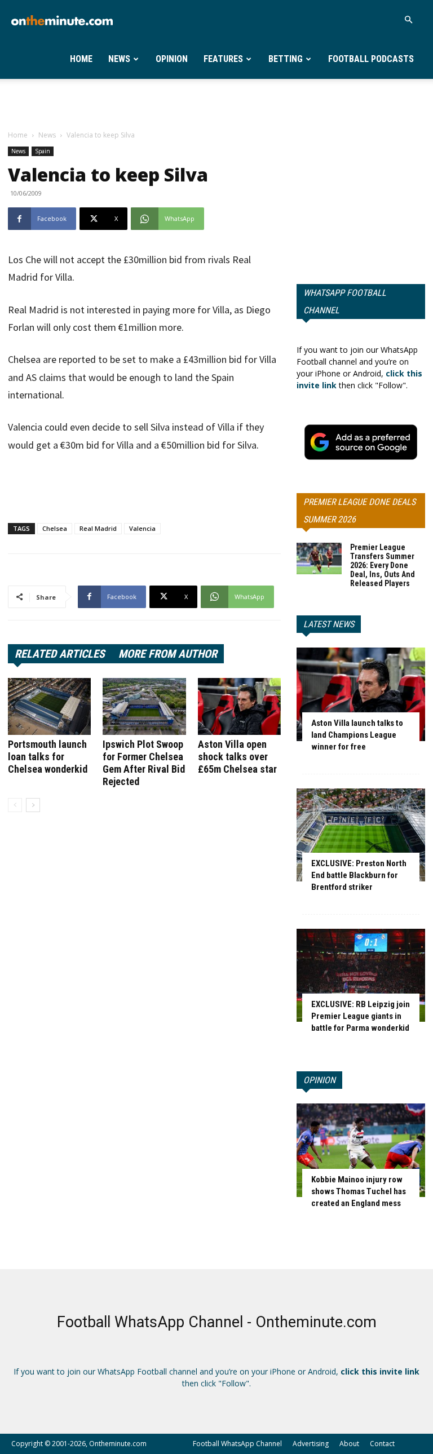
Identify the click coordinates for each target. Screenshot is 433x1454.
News (119, 59)
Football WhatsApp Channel (237, 1443)
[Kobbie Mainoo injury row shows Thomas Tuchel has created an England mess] (361, 1149)
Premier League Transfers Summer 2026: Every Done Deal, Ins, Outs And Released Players (382, 565)
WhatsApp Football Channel (344, 301)
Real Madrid (98, 528)
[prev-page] (15, 805)
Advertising (311, 1443)
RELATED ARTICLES (60, 653)
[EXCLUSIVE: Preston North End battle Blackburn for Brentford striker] (361, 834)
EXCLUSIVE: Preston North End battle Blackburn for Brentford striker (359, 875)
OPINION (319, 1080)
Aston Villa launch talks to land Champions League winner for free (357, 735)
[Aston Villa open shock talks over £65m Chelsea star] (239, 706)
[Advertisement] (216, 104)
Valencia (142, 528)
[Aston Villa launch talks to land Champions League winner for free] (361, 694)
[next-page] (33, 805)
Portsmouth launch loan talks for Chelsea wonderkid (47, 756)
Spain (42, 151)
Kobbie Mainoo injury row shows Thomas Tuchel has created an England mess (358, 1191)
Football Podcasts (371, 59)
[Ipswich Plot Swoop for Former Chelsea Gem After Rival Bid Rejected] (144, 706)
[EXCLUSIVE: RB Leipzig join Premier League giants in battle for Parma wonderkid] (361, 975)
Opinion (172, 59)
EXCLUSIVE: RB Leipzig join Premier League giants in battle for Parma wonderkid (360, 1016)
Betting (285, 59)
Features (223, 59)
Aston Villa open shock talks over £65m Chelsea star (237, 756)
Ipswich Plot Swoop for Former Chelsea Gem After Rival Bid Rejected (144, 762)
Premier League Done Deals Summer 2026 (359, 511)
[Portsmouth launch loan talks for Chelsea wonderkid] (49, 706)
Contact (382, 1443)
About (349, 1443)
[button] (408, 20)
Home (81, 59)
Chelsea (54, 528)
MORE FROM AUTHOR (167, 653)
